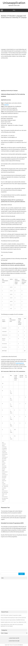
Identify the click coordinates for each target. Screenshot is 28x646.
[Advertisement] (14, 33)
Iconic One (7, 644)
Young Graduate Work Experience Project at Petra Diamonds (13, 617)
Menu (14, 10)
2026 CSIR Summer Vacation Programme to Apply (11, 615)
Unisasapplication (14, 2)
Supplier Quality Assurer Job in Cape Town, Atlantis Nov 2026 (13, 622)
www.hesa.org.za (20, 363)
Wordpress (20, 644)
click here (6, 104)
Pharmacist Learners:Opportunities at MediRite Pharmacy (13, 619)
